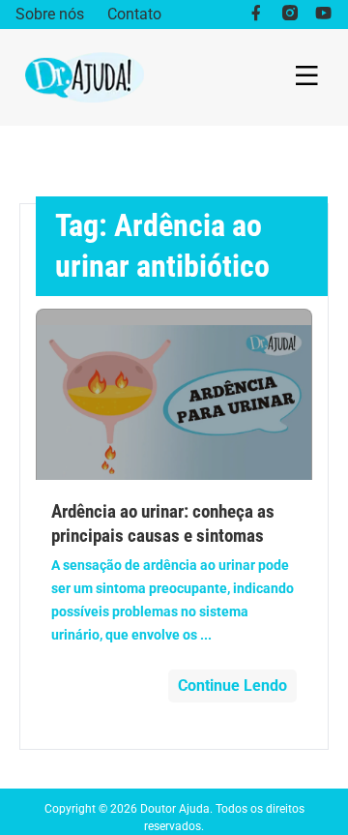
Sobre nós (49, 14)
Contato (134, 14)
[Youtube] (323, 14)
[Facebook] (255, 14)
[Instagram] (289, 14)
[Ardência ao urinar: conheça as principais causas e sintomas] (174, 394)
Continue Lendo (232, 685)
